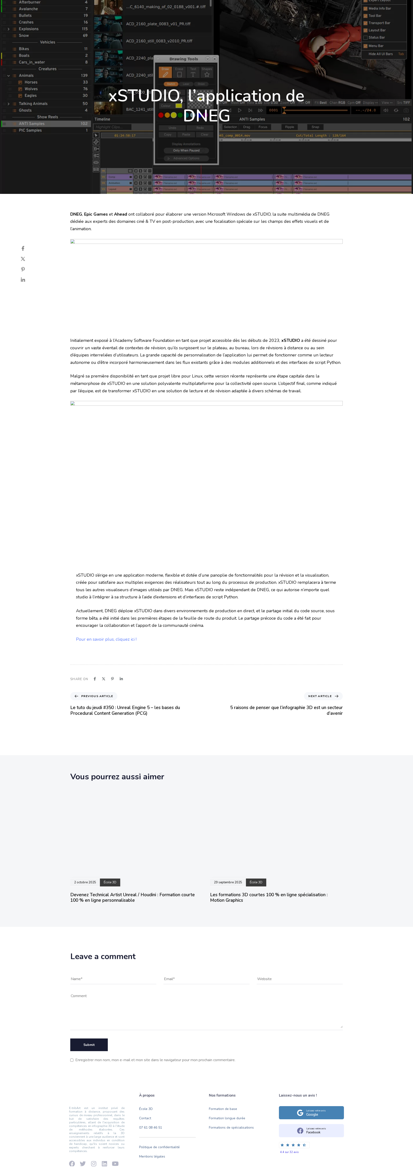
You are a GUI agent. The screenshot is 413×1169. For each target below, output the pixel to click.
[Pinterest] (28, 269)
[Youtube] (77, 7)
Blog (242, 24)
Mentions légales (152, 1156)
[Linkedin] (85, 7)
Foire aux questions (299, 7)
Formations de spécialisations (231, 1127)
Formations (172, 24)
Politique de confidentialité (159, 1147)
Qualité (199, 24)
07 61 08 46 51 (150, 1127)
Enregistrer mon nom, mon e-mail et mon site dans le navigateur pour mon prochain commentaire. (155, 1060)
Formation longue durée (227, 1118)
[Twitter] (28, 259)
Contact (264, 24)
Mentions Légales (333, 7)
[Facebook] (69, 7)
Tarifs (221, 24)
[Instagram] (94, 7)
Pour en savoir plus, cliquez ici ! (106, 639)
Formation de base (223, 1109)
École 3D (143, 24)
